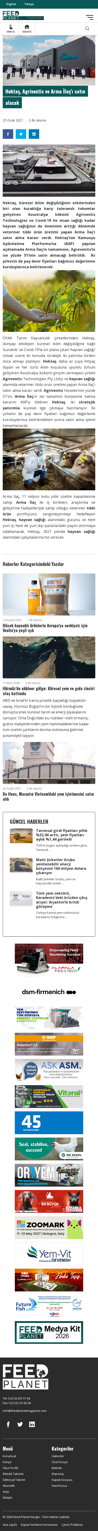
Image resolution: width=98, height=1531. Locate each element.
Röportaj (58, 1474)
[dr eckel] (49, 1148)
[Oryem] (49, 1174)
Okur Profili (10, 1468)
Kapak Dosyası (62, 1480)
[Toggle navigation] (89, 17)
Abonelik (9, 1486)
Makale (57, 1468)
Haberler (58, 1456)
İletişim (7, 1497)
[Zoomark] (49, 1227)
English (11, 4)
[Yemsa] (49, 1279)
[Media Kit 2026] (49, 1332)
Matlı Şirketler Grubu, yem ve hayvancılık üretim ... (56, 881)
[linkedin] (31, 1427)
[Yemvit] (49, 1253)
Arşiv (6, 1492)
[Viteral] (49, 1096)
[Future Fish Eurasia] (49, 1305)
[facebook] (8, 1427)
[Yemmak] (49, 1122)
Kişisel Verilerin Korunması (39, 1525)
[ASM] (49, 1070)
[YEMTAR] (49, 1017)
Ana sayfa (10, 1525)
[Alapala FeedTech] (49, 959)
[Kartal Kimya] (49, 1043)
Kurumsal (9, 1456)
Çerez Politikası (72, 1525)
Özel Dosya (60, 1462)
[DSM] (49, 991)
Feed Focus (59, 1486)
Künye (7, 1462)
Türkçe (29, 4)
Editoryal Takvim (14, 1480)
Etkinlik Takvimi (13, 1474)
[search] (87, 29)
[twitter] (20, 1427)
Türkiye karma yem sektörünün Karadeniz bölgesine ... (57, 915)
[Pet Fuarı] (49, 1201)
